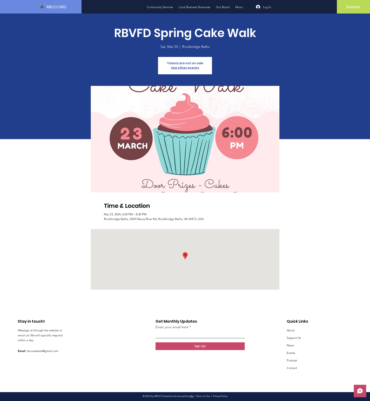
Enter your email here (172, 327)
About (291, 330)
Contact (292, 368)
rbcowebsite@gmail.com (42, 351)
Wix (191, 396)
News (290, 345)
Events (291, 353)
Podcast (292, 360)
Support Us (294, 338)
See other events (185, 68)
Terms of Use (203, 396)
